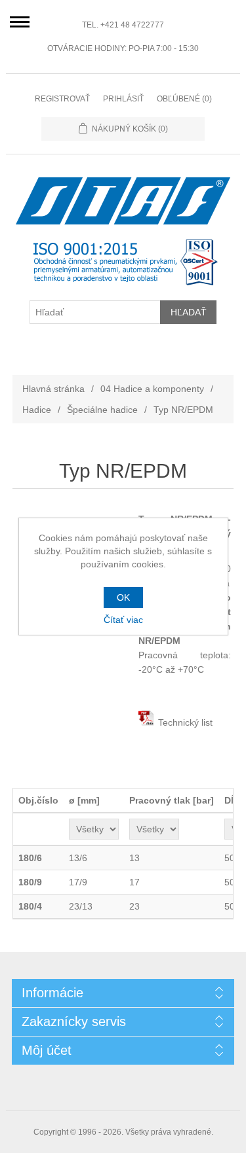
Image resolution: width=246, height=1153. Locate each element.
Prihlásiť (123, 98)
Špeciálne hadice (102, 409)
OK (123, 597)
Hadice (36, 409)
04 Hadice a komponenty (152, 388)
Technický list (185, 722)
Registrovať (62, 98)
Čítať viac (123, 619)
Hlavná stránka (53, 388)
